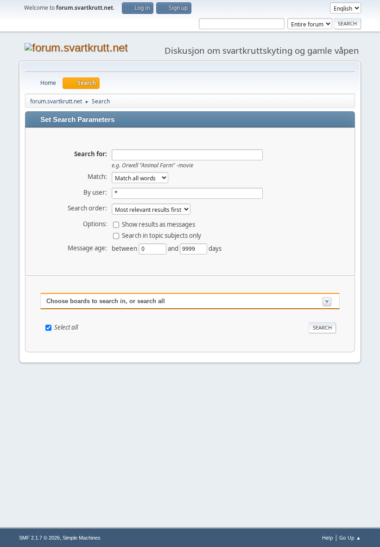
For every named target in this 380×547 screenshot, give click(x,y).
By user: (95, 192)
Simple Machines (82, 538)
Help (327, 537)
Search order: (87, 208)
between (125, 248)
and (174, 248)
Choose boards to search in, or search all (105, 301)
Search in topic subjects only (161, 235)
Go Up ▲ (350, 537)
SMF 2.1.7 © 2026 (39, 538)
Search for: (90, 154)
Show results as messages (158, 224)
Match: (97, 176)
